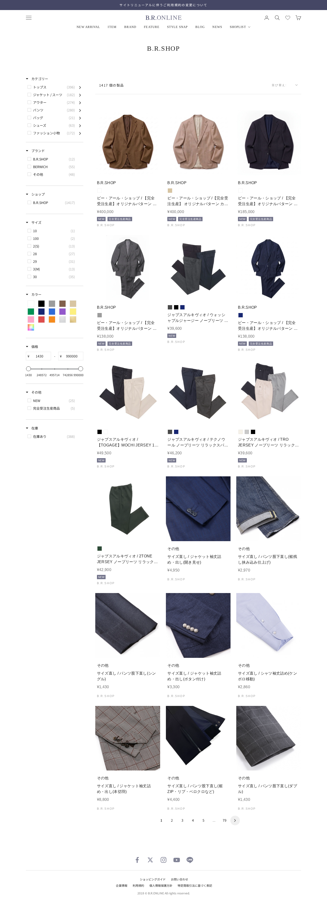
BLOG (200, 27)
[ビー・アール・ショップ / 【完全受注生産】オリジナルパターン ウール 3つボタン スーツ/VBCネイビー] (268, 267)
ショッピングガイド (153, 879)
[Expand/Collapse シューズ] (80, 125)
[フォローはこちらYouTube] (176, 860)
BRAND (130, 27)
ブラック (176, 307)
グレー (99, 315)
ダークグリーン (99, 548)
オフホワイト (240, 431)
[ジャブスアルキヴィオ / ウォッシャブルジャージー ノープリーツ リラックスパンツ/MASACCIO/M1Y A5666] (198, 267)
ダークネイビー (240, 190)
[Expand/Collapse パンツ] (80, 110)
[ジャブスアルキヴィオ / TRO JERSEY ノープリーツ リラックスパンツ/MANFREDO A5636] (268, 392)
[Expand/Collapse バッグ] (80, 117)
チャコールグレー (170, 307)
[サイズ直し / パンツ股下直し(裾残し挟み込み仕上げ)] (268, 508)
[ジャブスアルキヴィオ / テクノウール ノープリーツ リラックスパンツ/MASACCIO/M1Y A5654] (198, 392)
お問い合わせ (179, 879)
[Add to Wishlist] (152, 168)
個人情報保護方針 (160, 885)
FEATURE (151, 27)
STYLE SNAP (177, 27)
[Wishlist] (288, 18)
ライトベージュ (105, 431)
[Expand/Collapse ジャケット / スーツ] (80, 94)
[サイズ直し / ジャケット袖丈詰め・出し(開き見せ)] (198, 508)
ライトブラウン (99, 190)
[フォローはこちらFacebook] (137, 860)
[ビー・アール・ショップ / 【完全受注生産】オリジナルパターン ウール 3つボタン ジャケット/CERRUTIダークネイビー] (268, 142)
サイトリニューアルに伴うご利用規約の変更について (163, 5)
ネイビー (182, 307)
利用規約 (138, 885)
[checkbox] (54, 87)
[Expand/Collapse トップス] (80, 87)
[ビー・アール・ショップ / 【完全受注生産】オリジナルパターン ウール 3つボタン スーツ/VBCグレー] (127, 267)
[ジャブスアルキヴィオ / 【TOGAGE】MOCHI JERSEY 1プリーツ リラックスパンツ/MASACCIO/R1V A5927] (127, 392)
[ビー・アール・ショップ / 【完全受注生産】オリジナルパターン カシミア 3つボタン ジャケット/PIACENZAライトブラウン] (127, 142)
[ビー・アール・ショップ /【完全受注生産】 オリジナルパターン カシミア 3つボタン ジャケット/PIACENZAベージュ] (198, 142)
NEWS (217, 27)
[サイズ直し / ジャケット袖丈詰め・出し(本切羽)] (127, 738)
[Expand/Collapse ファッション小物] (80, 133)
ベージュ (170, 190)
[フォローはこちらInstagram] (163, 860)
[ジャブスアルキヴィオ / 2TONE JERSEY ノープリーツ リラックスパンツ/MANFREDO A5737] (127, 508)
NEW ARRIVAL (88, 27)
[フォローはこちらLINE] (189, 860)
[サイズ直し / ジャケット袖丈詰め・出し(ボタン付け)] (198, 625)
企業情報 (121, 885)
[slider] (28, 368)
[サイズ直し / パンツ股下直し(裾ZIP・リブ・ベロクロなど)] (198, 738)
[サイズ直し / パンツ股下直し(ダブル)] (268, 738)
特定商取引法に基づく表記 (195, 885)
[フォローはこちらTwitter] (150, 860)
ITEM (112, 27)
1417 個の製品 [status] (111, 85)
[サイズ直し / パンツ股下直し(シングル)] (127, 625)
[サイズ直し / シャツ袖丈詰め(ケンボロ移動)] (268, 625)
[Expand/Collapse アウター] (80, 102)
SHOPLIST (238, 27)
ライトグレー (246, 431)
